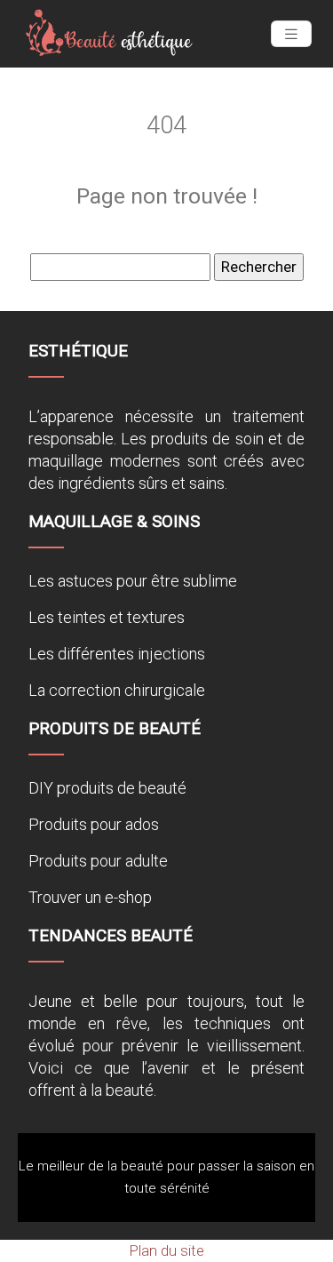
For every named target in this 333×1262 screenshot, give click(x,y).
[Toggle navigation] (291, 34)
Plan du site (166, 1250)
